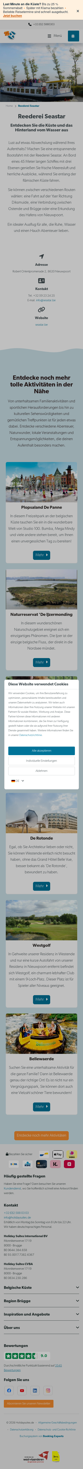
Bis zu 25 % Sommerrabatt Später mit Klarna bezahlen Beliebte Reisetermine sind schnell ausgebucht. (35, 10)
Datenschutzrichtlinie (30, 735)
